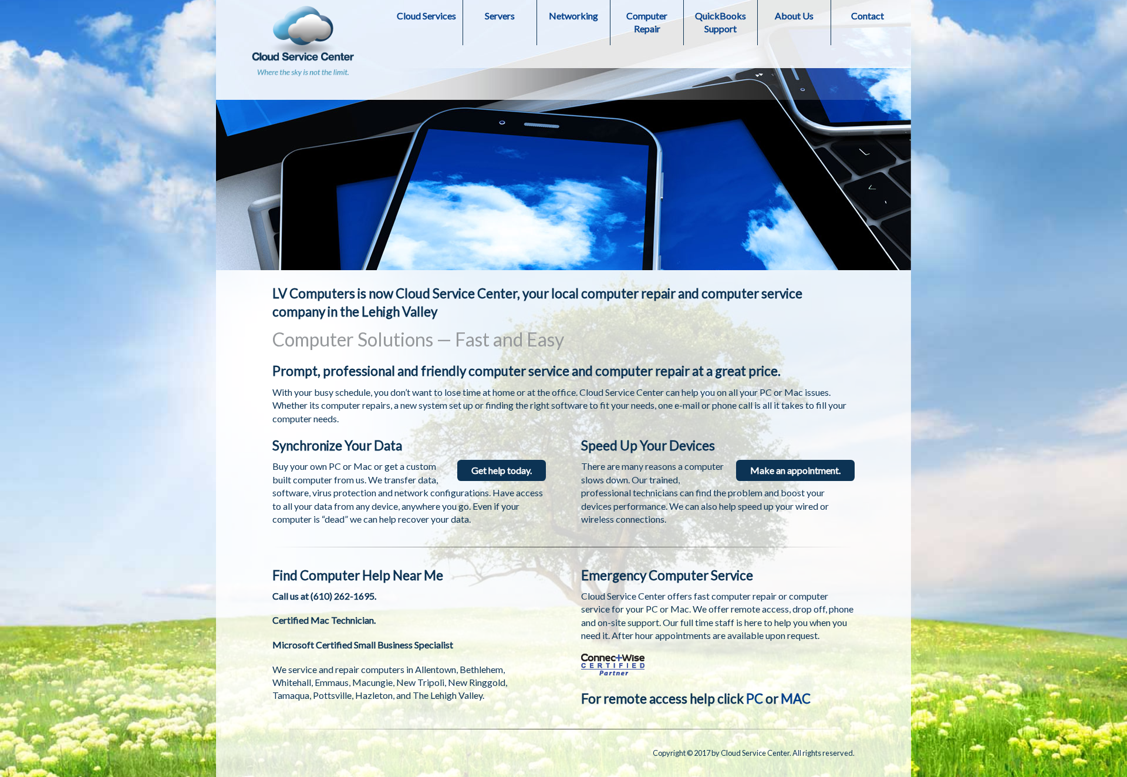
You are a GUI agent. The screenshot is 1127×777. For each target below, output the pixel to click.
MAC (796, 699)
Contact (867, 15)
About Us (794, 15)
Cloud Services (426, 15)
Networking (573, 15)
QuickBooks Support (720, 22)
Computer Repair (646, 22)
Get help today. (501, 470)
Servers (500, 15)
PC (754, 699)
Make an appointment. (795, 470)
